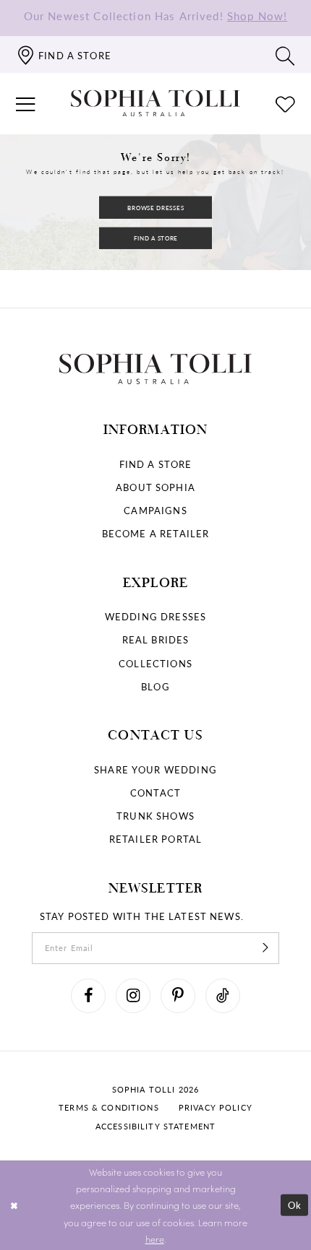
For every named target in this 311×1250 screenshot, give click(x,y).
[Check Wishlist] (285, 103)
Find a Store (156, 238)
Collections (155, 663)
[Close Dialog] (14, 1205)
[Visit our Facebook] (88, 995)
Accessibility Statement (155, 1126)
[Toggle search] (285, 55)
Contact (155, 792)
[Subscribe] (265, 948)
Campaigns (155, 510)
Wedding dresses (155, 616)
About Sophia (155, 487)
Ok (295, 1204)
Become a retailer (156, 533)
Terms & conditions (109, 1107)
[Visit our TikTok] (222, 995)
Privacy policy (215, 1107)
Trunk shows (155, 816)
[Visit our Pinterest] (178, 995)
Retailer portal (155, 839)
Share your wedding (155, 769)
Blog (155, 686)
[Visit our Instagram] (133, 995)
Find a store (155, 464)
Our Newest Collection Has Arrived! (155, 16)
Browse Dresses (155, 208)
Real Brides (155, 639)
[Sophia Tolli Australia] (155, 103)
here (154, 1239)
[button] (25, 103)
